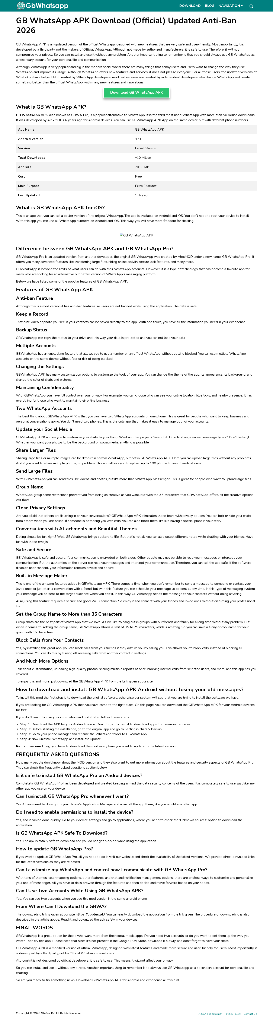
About (202, 1014)
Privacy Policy (233, 1014)
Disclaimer (215, 1014)
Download (190, 5)
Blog (209, 5)
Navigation (230, 5)
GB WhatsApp (239, 54)
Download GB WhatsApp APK (136, 92)
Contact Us (250, 1014)
